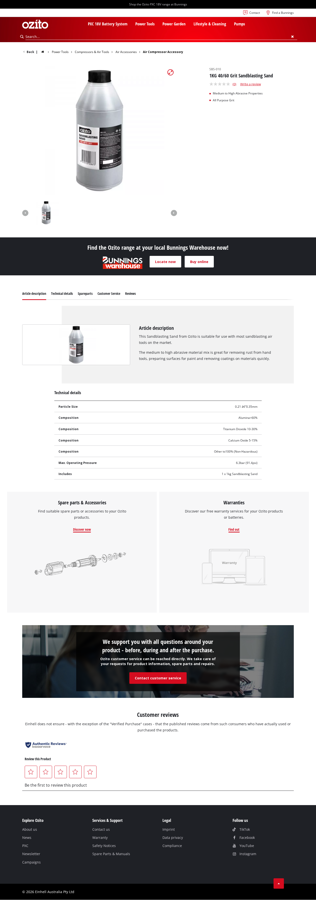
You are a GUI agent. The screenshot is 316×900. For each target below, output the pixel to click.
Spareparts (85, 293)
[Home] (46, 52)
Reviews (130, 293)
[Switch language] (26, 14)
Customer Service (109, 293)
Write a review (250, 84)
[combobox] (161, 37)
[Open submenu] (130, 24)
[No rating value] (221, 84)
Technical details (62, 293)
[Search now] (22, 37)
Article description (34, 293)
